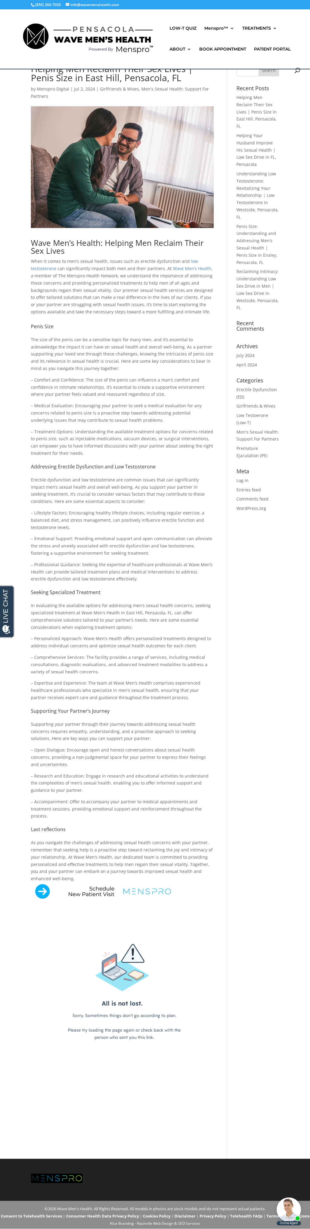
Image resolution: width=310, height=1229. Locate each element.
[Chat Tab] (155, 614)
